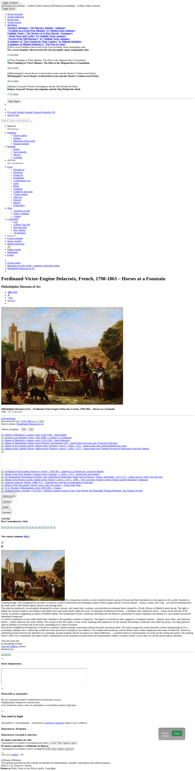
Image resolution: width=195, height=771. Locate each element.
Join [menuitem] (17, 115)
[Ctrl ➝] (52, 471)
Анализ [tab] (11, 300)
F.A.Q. (10, 765)
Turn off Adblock (9, 646)
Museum (13, 127)
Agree (177, 733)
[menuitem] (53, 112)
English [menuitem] (20, 112)
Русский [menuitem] (11, 112)
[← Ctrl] (75, 448)
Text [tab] (10, 297)
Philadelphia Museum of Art (30, 424)
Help (4, 765)
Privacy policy (37, 768)
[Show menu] (21, 3)
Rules (14, 768)
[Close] (31, 121)
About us (18, 765)
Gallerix (15, 754)
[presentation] (100, 303)
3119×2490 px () (32, 421)
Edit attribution (8, 418)
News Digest (14, 101)
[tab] (12, 292)
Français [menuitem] (37, 112)
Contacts (27, 765)
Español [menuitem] (28, 112)
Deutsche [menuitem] (46, 112)
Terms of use (24, 768)
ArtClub (15, 161)
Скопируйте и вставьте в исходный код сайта (24, 743)
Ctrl (23, 429)
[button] (15, 14)
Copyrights (50, 768)
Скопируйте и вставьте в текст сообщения (23, 748)
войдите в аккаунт (54, 723)
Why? (27, 536)
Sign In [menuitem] (10, 115)
